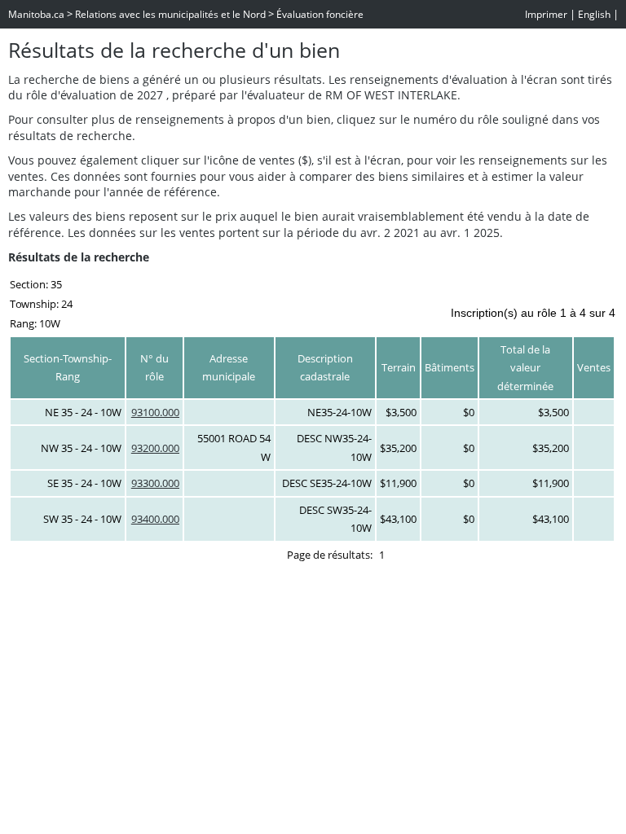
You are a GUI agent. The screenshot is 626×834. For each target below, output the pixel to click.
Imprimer (546, 14)
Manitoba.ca (36, 14)
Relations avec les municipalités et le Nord (170, 14)
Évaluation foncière (320, 14)
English (594, 14)
